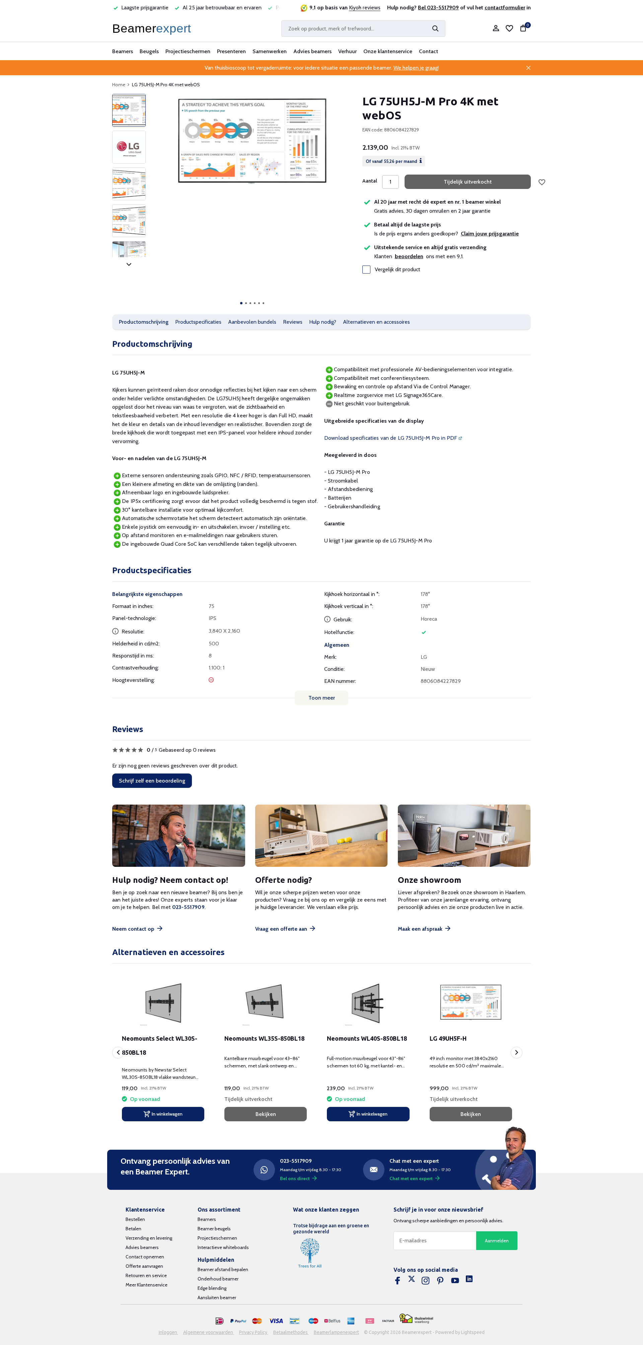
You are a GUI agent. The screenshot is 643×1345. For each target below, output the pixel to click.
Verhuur (347, 51)
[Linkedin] (469, 1281)
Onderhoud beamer (218, 1279)
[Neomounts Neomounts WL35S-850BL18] (265, 1002)
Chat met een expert (411, 1178)
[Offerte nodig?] (321, 836)
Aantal (369, 181)
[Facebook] (398, 1281)
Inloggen (168, 1332)
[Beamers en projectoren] (153, 28)
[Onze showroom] (464, 836)
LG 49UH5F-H (448, 1038)
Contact (428, 51)
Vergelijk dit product (397, 269)
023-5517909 (188, 907)
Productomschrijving (143, 322)
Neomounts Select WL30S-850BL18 (159, 1045)
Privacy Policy (253, 1332)
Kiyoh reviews (364, 7)
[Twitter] (411, 1281)
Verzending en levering (149, 1238)
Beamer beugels (214, 1229)
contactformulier (505, 7)
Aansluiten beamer (217, 1298)
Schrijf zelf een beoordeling (152, 781)
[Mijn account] (496, 28)
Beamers (122, 51)
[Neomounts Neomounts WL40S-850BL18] (368, 1002)
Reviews (292, 322)
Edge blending (212, 1288)
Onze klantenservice (387, 51)
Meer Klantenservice (146, 1285)
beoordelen (409, 256)
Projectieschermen (187, 51)
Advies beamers (312, 51)
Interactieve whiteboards (223, 1247)
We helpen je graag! (416, 68)
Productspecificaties (198, 322)
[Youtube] (455, 1281)
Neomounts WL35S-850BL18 (264, 1038)
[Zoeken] (435, 28)
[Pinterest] (440, 1281)
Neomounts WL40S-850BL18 (367, 1038)
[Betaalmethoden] (219, 1321)
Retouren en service (146, 1275)
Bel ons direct (295, 1178)
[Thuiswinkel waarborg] (416, 1318)
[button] (241, 303)
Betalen (133, 1229)
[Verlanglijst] (509, 28)
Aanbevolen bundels (252, 322)
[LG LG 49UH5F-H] (471, 1002)
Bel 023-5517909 (438, 7)
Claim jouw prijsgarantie (490, 233)
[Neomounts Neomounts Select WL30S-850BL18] (163, 1002)
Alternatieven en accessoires (376, 322)
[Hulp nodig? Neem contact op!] (178, 836)
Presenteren (231, 51)
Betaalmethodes (291, 1332)
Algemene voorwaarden (208, 1332)
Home (118, 84)
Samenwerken (270, 51)
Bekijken (266, 1114)
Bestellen (135, 1219)
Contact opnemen (145, 1257)
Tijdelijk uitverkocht (468, 182)
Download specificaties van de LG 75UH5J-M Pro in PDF (390, 438)
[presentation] (118, 1052)
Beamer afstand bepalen (223, 1269)
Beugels (149, 51)
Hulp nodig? (322, 322)
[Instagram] (426, 1281)
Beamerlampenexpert (336, 1332)
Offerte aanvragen (144, 1266)
